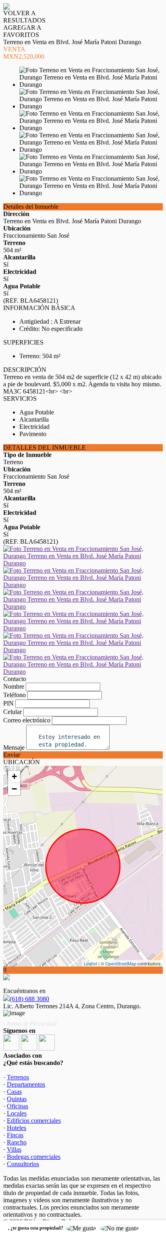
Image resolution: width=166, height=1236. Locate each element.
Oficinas (17, 1106)
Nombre (13, 686)
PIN (8, 703)
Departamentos (26, 1084)
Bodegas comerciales (33, 1156)
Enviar (11, 754)
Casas (14, 1091)
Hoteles (16, 1127)
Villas (14, 1149)
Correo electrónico (26, 720)
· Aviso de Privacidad (30, 1023)
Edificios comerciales (34, 1120)
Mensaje (14, 747)
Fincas (15, 1135)
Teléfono (14, 694)
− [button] (14, 789)
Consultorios (23, 1164)
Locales (17, 1113)
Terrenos (18, 1077)
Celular (12, 711)
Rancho (17, 1142)
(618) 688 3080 (29, 998)
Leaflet (90, 963)
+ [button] (14, 776)
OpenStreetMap (120, 963)
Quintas (17, 1098)
